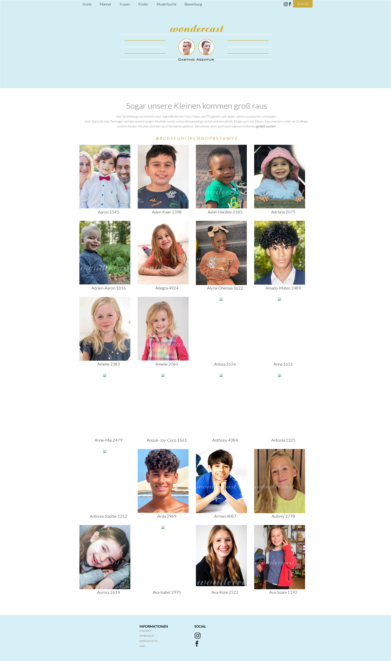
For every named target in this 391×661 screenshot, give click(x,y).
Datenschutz (148, 640)
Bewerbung (193, 4)
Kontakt (145, 630)
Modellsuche (166, 4)
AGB (142, 646)
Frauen (125, 4)
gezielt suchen (266, 126)
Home (87, 4)
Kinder (143, 4)
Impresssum (146, 635)
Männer (106, 4)
